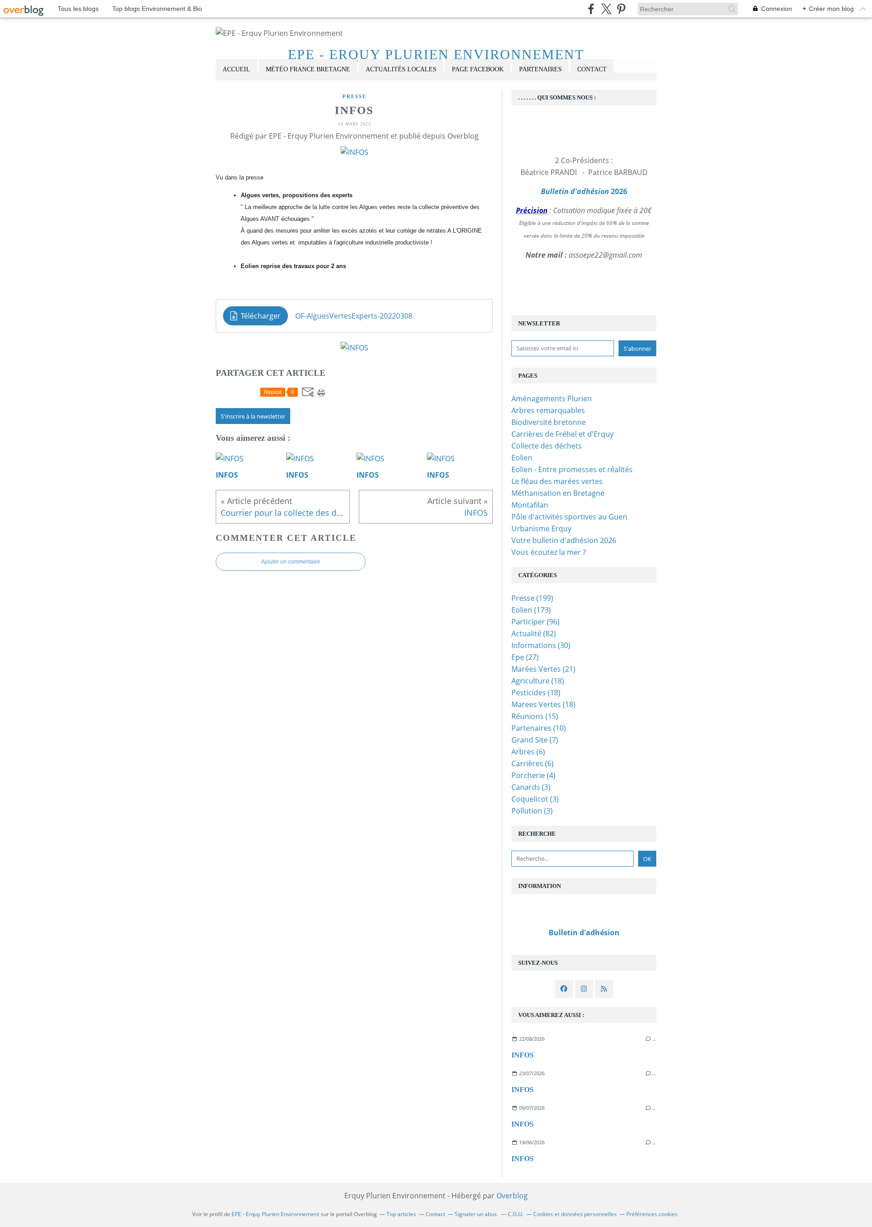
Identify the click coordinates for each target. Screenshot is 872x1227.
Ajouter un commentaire (290, 562)
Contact (592, 69)
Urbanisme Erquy (541, 529)
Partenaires (540, 69)
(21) (543, 669)
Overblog (512, 1196)
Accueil (236, 69)
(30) (540, 645)
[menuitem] (236, 69)
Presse (354, 96)
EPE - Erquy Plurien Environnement (436, 54)
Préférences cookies (652, 1214)
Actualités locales (401, 69)
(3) (530, 787)
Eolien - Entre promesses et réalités (572, 469)
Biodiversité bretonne (548, 422)
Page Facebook (478, 69)
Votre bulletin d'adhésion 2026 (563, 540)
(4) (533, 775)
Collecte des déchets (546, 446)
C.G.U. (516, 1214)
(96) (535, 622)
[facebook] (591, 9)
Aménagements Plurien (551, 399)
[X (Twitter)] (606, 9)
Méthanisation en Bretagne (557, 493)
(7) (534, 740)
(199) (532, 598)
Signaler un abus (476, 1214)
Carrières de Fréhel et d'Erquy (562, 434)
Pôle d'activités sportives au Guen (569, 517)
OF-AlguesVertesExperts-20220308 (353, 316)
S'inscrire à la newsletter (253, 416)
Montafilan (529, 505)
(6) (528, 752)
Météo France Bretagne (308, 69)
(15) (534, 716)
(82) (533, 633)
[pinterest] (621, 9)
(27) (525, 657)
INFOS (522, 1055)
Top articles (401, 1214)
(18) (537, 681)
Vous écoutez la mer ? (548, 552)
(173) (531, 610)
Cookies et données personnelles (575, 1214)
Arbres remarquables (548, 410)
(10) (538, 728)
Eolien (521, 458)
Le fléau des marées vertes (557, 481)
